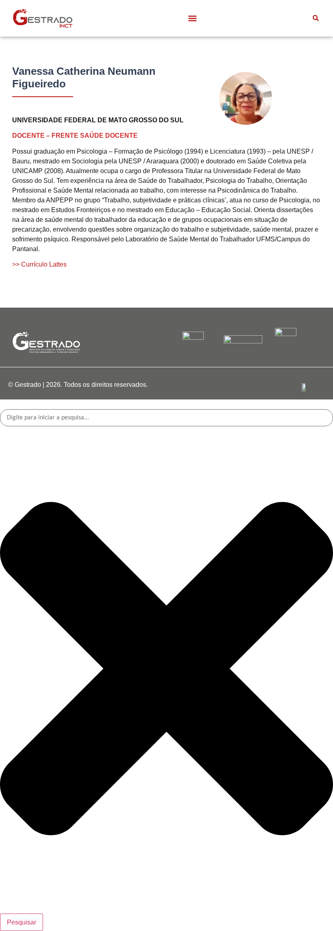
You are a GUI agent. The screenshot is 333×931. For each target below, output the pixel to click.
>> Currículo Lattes (39, 264)
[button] (192, 18)
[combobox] (166, 417)
